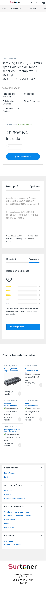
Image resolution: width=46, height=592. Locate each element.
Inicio (4, 8)
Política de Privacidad (12, 545)
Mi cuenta (8, 491)
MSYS (8, 366)
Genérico (10, 242)
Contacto (8, 494)
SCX (15, 426)
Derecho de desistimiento (14, 498)
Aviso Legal (8, 541)
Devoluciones (9, 520)
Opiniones (35, 186)
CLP (3, 58)
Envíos (6, 477)
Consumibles (16, 8)
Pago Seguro (9, 473)
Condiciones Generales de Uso (16, 512)
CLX (6, 58)
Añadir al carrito (24, 156)
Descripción (12, 186)
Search (32, 2)
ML (5, 366)
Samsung (32, 8)
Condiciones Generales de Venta (17, 516)
